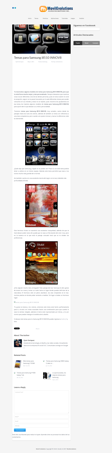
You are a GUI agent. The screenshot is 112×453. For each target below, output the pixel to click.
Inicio (29, 18)
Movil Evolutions (41, 449)
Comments (95, 43)
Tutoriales (65, 18)
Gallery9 (64, 319)
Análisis (81, 18)
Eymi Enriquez (20, 61)
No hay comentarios (56, 61)
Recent (86, 43)
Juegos (73, 18)
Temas (36, 18)
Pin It (37, 329)
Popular (78, 43)
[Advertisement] (41, 77)
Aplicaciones (55, 18)
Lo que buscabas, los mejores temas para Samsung (59, 375)
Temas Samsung (42, 61)
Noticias (45, 18)
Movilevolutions (71, 449)
